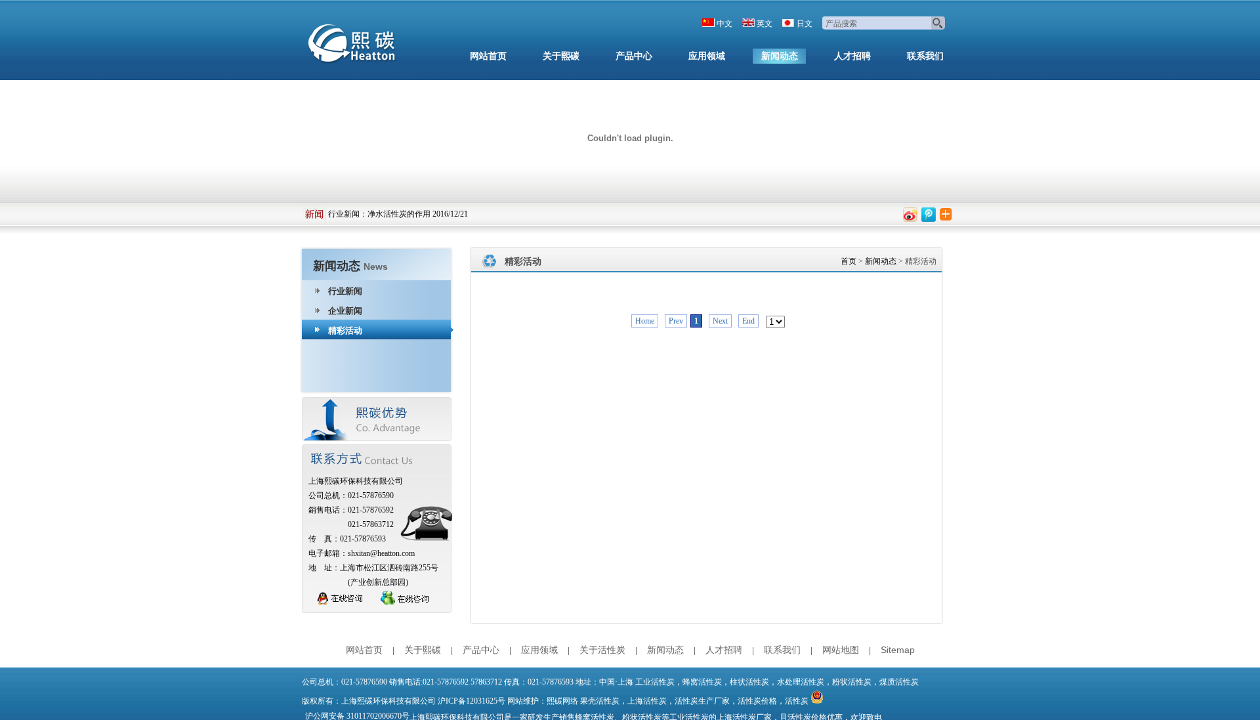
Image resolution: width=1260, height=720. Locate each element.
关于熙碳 (561, 56)
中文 (724, 23)
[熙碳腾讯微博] (928, 214)
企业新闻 (345, 311)
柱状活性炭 (749, 682)
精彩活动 (345, 330)
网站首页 (488, 56)
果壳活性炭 (600, 701)
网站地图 (840, 650)
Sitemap (898, 650)
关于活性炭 (602, 650)
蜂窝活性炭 (702, 682)
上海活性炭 (647, 701)
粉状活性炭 (852, 682)
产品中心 (634, 56)
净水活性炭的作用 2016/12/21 (418, 214)
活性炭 (796, 701)
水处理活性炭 (800, 682)
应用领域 (706, 56)
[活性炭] (354, 46)
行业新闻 (344, 214)
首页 (848, 261)
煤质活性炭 (899, 682)
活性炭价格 (757, 701)
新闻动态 (779, 56)
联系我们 (925, 56)
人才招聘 (852, 56)
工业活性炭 (655, 682)
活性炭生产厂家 (702, 701)
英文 (764, 23)
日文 (804, 23)
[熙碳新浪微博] (910, 214)
